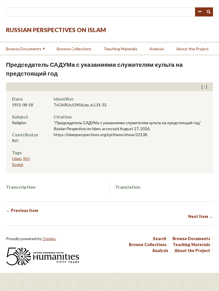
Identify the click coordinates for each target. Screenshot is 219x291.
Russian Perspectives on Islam (56, 29)
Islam (16, 158)
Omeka (48, 238)
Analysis (156, 48)
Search (208, 11)
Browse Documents (23, 48)
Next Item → (200, 216)
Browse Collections (74, 48)
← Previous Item (22, 210)
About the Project (192, 48)
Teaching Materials (120, 48)
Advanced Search (199, 11)
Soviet (17, 164)
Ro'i (26, 158)
